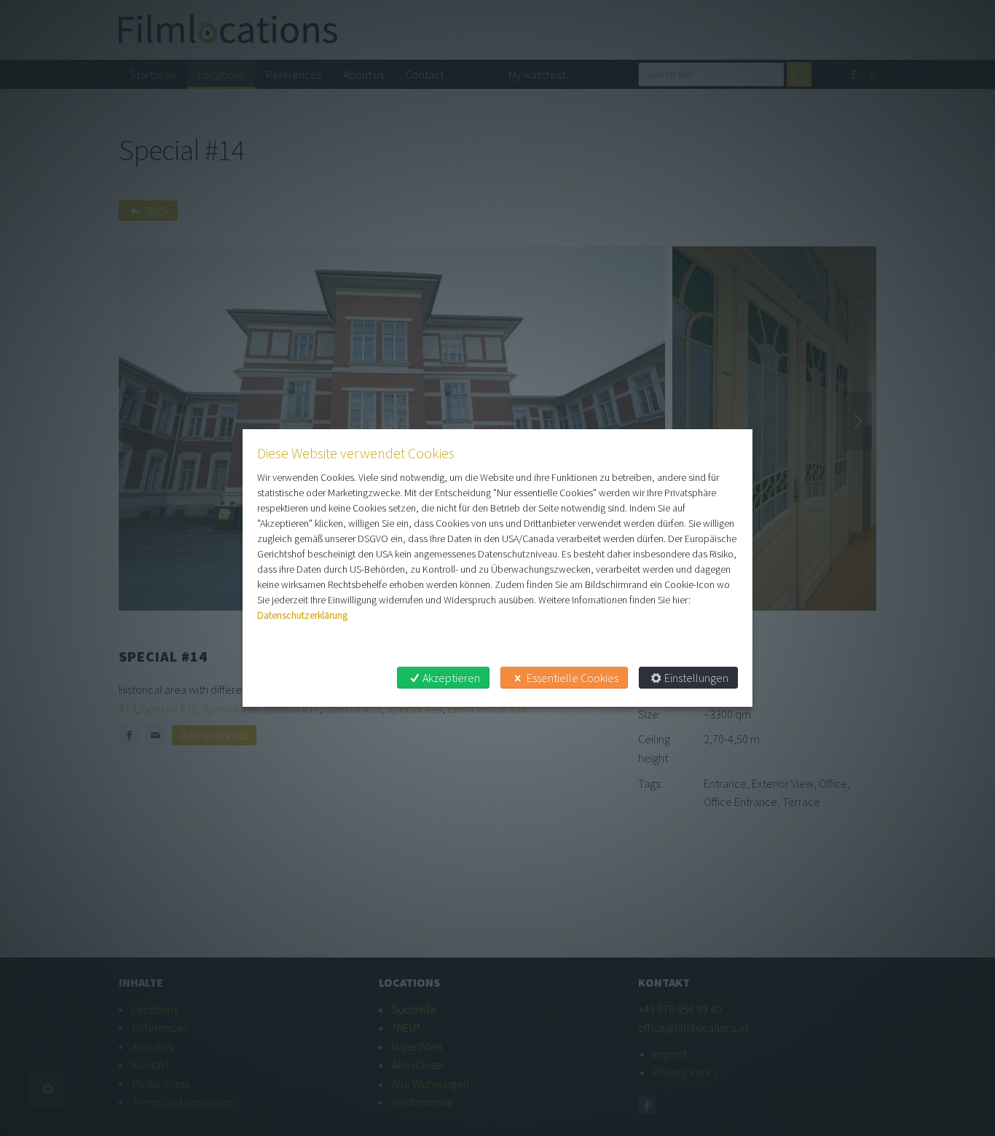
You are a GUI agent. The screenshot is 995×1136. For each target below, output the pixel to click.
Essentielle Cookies (572, 677)
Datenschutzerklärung (302, 615)
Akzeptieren (451, 677)
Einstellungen (696, 677)
